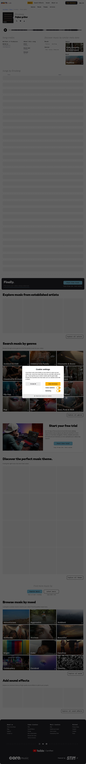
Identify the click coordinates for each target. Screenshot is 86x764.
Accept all (33, 384)
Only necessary (53, 384)
